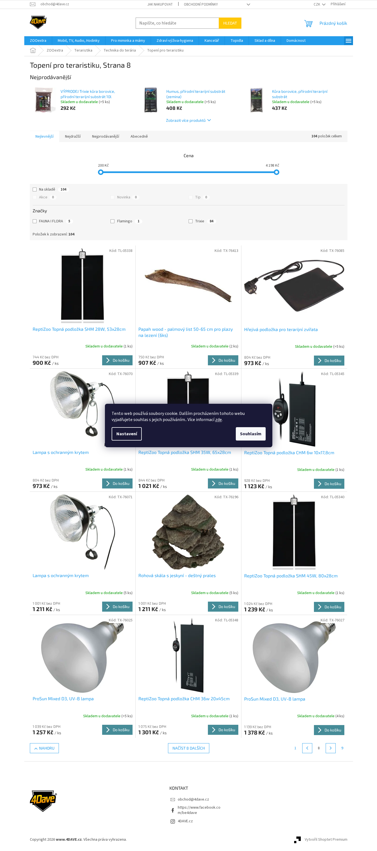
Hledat (230, 23)
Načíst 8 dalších (188, 748)
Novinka (127, 197)
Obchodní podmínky (201, 4)
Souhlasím (250, 434)
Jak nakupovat (160, 4)
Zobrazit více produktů (186, 120)
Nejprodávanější (105, 136)
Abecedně (139, 136)
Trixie (204, 221)
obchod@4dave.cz (193, 799)
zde (218, 420)
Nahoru (46, 748)
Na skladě (52, 189)
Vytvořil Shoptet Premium (326, 839)
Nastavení (126, 434)
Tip (201, 197)
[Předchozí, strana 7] (307, 748)
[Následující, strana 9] (331, 748)
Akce (46, 197)
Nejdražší (73, 136)
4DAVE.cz (185, 821)
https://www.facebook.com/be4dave (199, 810)
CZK (317, 4)
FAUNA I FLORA (54, 221)
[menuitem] (38, 40)
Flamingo (128, 221)
